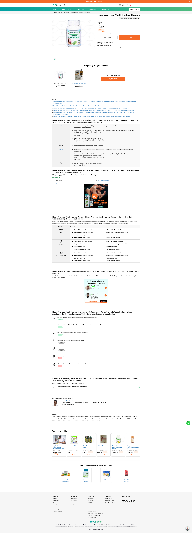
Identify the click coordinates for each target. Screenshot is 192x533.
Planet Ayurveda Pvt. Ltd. (106, 45)
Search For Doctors (92, 509)
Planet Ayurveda (109, 42)
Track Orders (90, 502)
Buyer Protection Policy (75, 504)
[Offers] (120, 5)
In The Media (56, 500)
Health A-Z (104, 9)
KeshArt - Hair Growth (57, 511)
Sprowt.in (55, 507)
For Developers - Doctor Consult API (95, 513)
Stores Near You (91, 507)
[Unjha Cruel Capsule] (74, 439)
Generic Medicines (91, 504)
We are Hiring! (56, 504)
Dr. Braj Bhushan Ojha (68, 401)
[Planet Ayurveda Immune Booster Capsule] (118, 439)
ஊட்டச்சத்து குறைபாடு (103, 180)
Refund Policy (73, 502)
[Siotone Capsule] (103, 439)
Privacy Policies (73, 498)
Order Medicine (91, 498)
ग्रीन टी (61, 149)
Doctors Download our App (110, 502)
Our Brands (81, 9)
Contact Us (55, 502)
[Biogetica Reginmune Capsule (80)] (133, 439)
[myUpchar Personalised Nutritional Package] (59, 439)
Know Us (55, 496)
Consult (54, 9)
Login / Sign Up (134, 9)
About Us (55, 498)
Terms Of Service (73, 500)
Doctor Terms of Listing (109, 500)
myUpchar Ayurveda (57, 509)
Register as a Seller (92, 511)
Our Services (91, 496)
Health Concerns (66, 9)
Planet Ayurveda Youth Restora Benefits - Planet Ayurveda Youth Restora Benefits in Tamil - (77, 106)
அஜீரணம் (58, 183)
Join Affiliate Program (92, 517)
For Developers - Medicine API (94, 515)
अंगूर (61, 125)
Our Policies (73, 496)
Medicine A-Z (92, 9)
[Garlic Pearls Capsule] (88, 439)
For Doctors (108, 496)
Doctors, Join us (108, 498)
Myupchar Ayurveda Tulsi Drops (79, 84)
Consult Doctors (91, 500)
